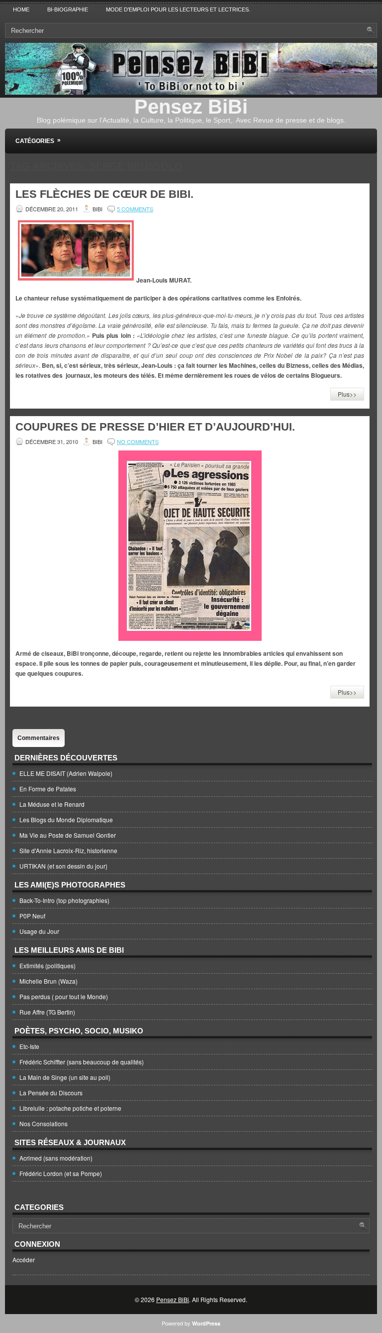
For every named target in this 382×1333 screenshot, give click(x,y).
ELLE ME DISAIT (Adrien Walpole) (65, 773)
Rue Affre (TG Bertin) (47, 1012)
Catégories (38, 141)
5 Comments (135, 209)
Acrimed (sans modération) (56, 1158)
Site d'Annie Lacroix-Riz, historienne (68, 850)
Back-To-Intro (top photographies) (64, 900)
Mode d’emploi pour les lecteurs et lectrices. (178, 9)
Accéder (23, 1259)
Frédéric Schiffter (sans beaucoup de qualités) (81, 1061)
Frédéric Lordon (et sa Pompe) (60, 1173)
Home (21, 9)
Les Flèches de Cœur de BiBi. (104, 194)
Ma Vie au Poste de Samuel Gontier (67, 835)
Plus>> (347, 394)
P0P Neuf (32, 915)
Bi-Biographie (67, 9)
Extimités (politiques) (47, 965)
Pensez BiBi (191, 107)
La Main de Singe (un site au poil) (64, 1077)
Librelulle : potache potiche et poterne (70, 1108)
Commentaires (38, 738)
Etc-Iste (29, 1046)
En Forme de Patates (47, 788)
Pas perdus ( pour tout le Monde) (63, 996)
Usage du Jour (39, 931)
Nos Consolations (43, 1123)
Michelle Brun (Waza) (48, 981)
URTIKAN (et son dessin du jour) (63, 866)
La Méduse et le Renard (52, 804)
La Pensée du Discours (51, 1092)
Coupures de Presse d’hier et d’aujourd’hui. (155, 427)
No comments (138, 441)
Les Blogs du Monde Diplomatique (66, 819)
